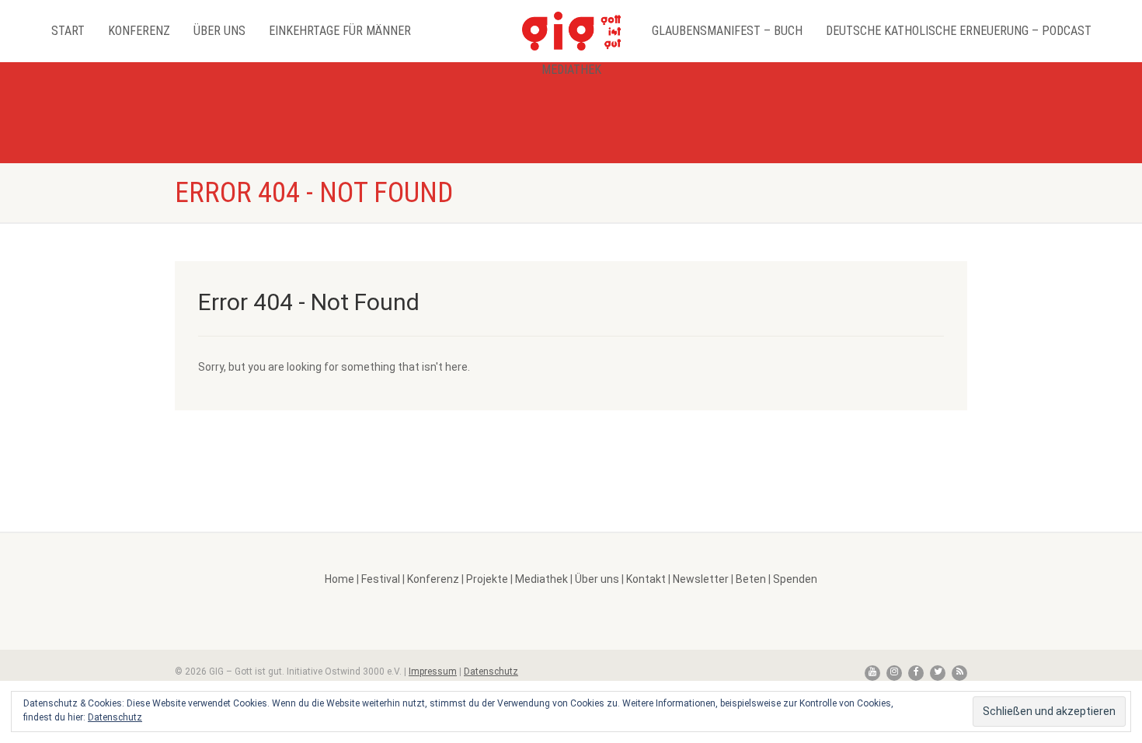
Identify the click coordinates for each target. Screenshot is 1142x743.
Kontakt (646, 579)
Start (68, 30)
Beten (751, 579)
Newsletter (701, 579)
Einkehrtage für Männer (340, 30)
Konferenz (139, 30)
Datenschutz (491, 671)
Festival (380, 579)
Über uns (219, 30)
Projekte (487, 579)
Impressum (433, 671)
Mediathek (571, 69)
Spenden (795, 579)
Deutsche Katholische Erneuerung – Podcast (959, 30)
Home (339, 579)
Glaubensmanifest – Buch (727, 30)
